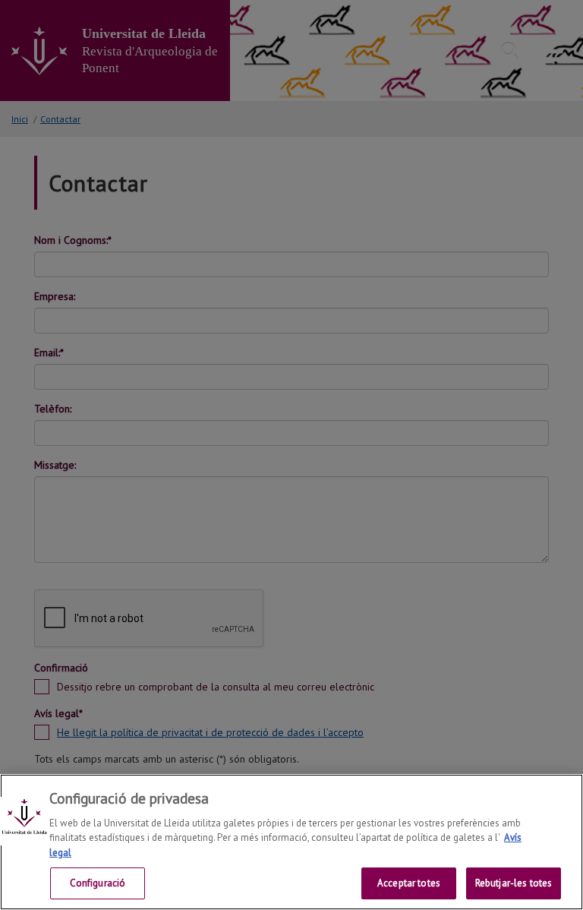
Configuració (98, 883)
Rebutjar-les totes (513, 883)
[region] (291, 842)
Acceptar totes (408, 883)
